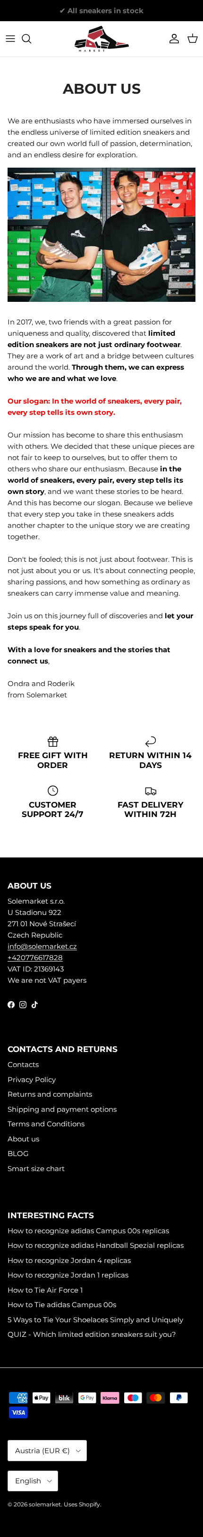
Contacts (23, 1064)
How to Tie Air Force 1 (45, 1290)
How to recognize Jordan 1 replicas (68, 1274)
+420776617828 (35, 957)
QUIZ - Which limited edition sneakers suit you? (92, 1334)
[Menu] (10, 38)
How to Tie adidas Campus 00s (62, 1304)
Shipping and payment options (62, 1109)
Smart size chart (36, 1168)
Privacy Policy (32, 1079)
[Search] (31, 38)
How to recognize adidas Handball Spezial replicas (96, 1245)
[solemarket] (102, 39)
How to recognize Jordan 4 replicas (69, 1260)
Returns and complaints (50, 1094)
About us (23, 1138)
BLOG (18, 1153)
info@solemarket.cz (42, 946)
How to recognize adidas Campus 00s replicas (88, 1230)
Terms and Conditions (46, 1123)
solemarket (45, 1504)
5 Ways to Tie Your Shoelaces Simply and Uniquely (95, 1319)
